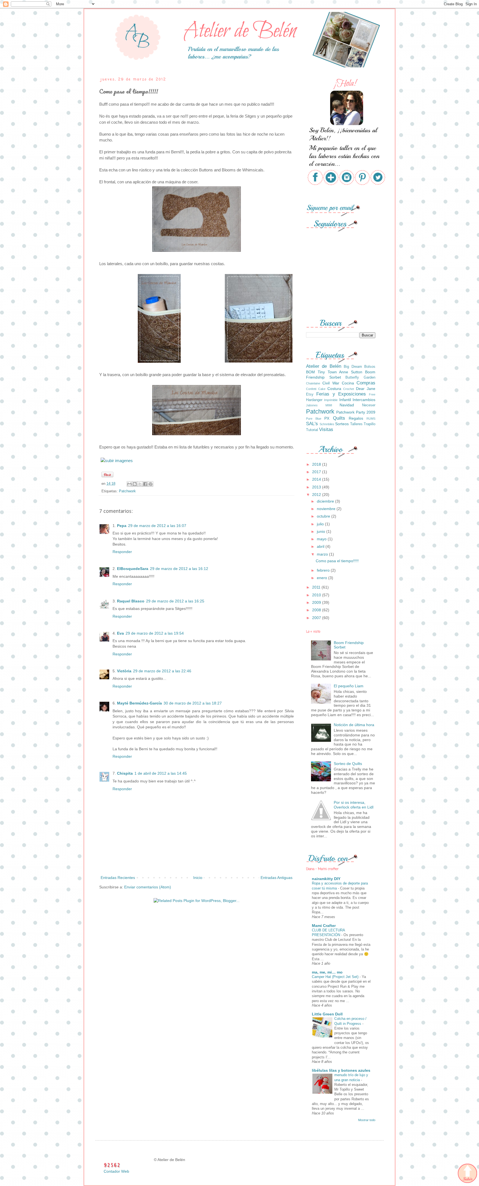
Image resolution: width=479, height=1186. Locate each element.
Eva (120, 633)
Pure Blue (313, 418)
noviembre (327, 508)
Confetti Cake (315, 389)
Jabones (312, 405)
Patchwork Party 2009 (355, 412)
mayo (322, 539)
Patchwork (127, 491)
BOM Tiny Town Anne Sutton (334, 372)
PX (326, 418)
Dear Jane (365, 388)
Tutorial (312, 430)
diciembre (326, 501)
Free (372, 394)
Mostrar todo (366, 1120)
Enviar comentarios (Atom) (147, 887)
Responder (122, 551)
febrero (324, 570)
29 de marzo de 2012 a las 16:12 (179, 568)
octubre (324, 516)
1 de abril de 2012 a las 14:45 (160, 773)
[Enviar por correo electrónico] (129, 484)
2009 (317, 602)
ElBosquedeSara (132, 568)
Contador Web (116, 1171)
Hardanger (314, 400)
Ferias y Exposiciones (341, 394)
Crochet (348, 389)
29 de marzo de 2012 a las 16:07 (157, 525)
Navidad (347, 405)
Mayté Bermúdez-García (139, 703)
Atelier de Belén (323, 366)
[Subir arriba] (467, 1173)
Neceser (368, 405)
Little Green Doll (327, 1014)
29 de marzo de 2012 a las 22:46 (162, 671)
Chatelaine (313, 383)
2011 (317, 587)
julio (321, 524)
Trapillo (369, 424)
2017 (317, 472)
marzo (323, 554)
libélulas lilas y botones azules (341, 1070)
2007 (317, 617)
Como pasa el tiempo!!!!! (337, 561)
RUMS (370, 418)
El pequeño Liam (348, 686)
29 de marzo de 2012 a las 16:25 (175, 601)
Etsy (310, 394)
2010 (317, 595)
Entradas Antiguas (276, 877)
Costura (334, 388)
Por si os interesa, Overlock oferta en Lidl (353, 804)
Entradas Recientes (118, 877)
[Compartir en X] (140, 484)
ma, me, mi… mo (327, 972)
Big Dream (353, 367)
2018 (317, 464)
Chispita (125, 773)
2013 (317, 487)
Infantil (345, 399)
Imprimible (331, 400)
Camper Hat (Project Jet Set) (336, 977)
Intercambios (364, 399)
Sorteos (342, 424)
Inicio (197, 877)
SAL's (312, 423)
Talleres (356, 424)
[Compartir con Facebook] (145, 484)
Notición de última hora (354, 725)
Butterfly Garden (360, 377)
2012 (317, 494)
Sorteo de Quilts (348, 763)
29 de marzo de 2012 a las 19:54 (155, 633)
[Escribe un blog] (134, 484)
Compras (365, 383)
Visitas (326, 429)
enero (322, 578)
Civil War (330, 383)
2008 (317, 610)
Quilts (339, 418)
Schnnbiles (327, 424)
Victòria (124, 671)
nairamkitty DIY (326, 878)
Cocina (348, 383)
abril (321, 546)
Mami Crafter (324, 925)
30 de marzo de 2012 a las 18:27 (193, 703)
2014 (317, 479)
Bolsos (369, 367)
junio (321, 531)
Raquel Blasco (130, 601)
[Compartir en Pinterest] (150, 484)
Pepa (121, 525)
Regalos (356, 418)
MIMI (328, 405)
